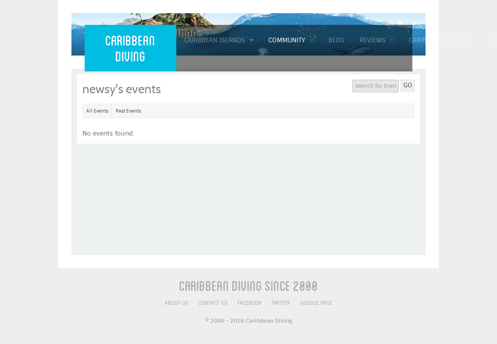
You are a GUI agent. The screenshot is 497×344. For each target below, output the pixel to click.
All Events (97, 111)
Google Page (316, 303)
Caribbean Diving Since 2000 (248, 285)
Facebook (249, 303)
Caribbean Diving (130, 48)
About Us (176, 303)
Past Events (128, 111)
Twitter (280, 303)
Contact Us (213, 303)
